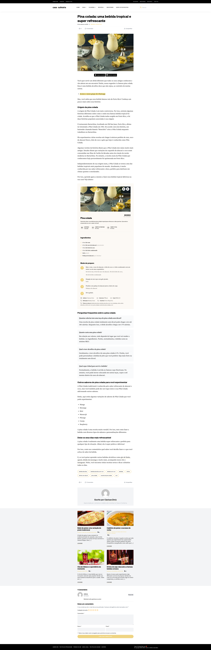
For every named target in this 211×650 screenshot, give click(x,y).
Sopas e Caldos (111, 533)
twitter (156, 1)
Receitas (100, 7)
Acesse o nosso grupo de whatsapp (92, 94)
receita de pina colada (106, 475)
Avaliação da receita (82, 610)
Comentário (80, 613)
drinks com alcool (83, 475)
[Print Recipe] (123, 189)
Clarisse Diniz (111, 499)
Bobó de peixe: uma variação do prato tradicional (89, 529)
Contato (62, 1)
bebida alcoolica (83, 471)
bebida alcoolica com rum (97, 471)
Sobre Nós (55, 1)
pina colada (94, 475)
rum (116, 475)
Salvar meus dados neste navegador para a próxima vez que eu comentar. (97, 633)
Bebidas (93, 24)
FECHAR (206, 640)
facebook (135, 1)
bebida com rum (111, 471)
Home (78, 7)
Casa (83, 7)
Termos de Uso (77, 647)
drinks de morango (90, 460)
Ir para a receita (100, 75)
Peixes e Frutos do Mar (84, 532)
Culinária (91, 7)
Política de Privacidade (66, 647)
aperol (79, 460)
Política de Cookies (95, 647)
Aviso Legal (85, 647)
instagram (142, 1)
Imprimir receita (112, 75)
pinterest (149, 1)
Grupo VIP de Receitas (122, 7)
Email (107, 626)
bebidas (121, 471)
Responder (130, 594)
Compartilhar (129, 28)
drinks (128, 471)
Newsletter (69, 1)
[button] (127, 189)
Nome (79, 626)
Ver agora (189, 646)
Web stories (110, 7)
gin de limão (125, 457)
